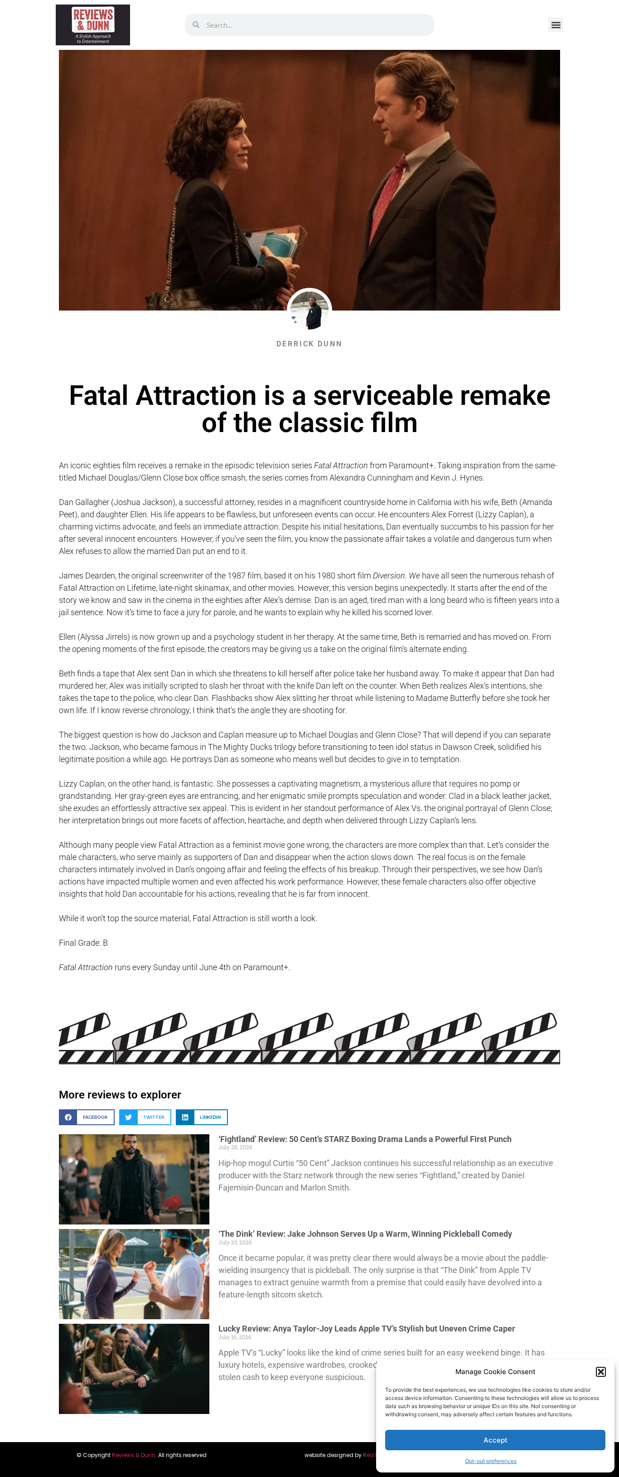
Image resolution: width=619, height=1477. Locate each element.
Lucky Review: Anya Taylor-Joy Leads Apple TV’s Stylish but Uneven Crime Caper (366, 1328)
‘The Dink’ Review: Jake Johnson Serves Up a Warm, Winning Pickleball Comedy (365, 1234)
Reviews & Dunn (133, 1455)
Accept (496, 1440)
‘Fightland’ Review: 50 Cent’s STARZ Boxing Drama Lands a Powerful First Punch (365, 1139)
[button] (600, 1371)
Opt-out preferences (491, 1461)
